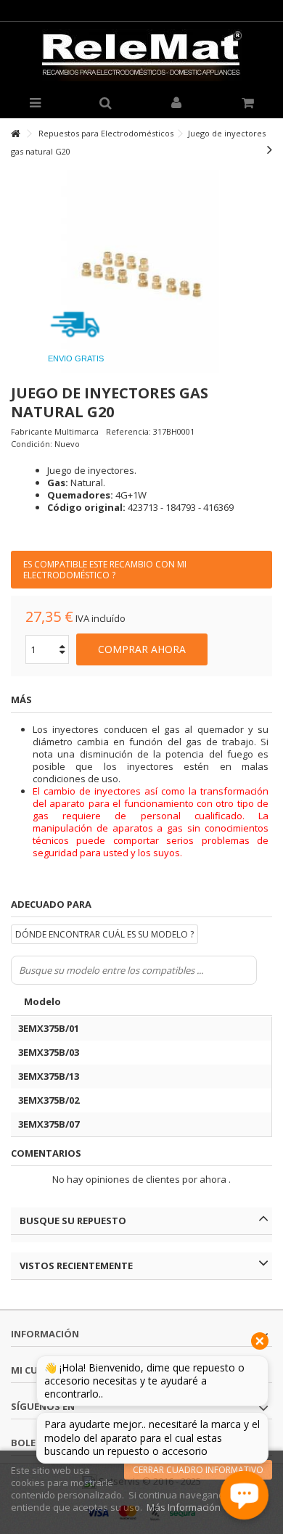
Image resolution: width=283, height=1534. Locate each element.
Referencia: (128, 431)
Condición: (31, 443)
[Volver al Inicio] (15, 134)
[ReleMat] (141, 55)
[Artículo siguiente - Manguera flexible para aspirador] (269, 149)
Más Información (184, 1507)
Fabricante (31, 431)
